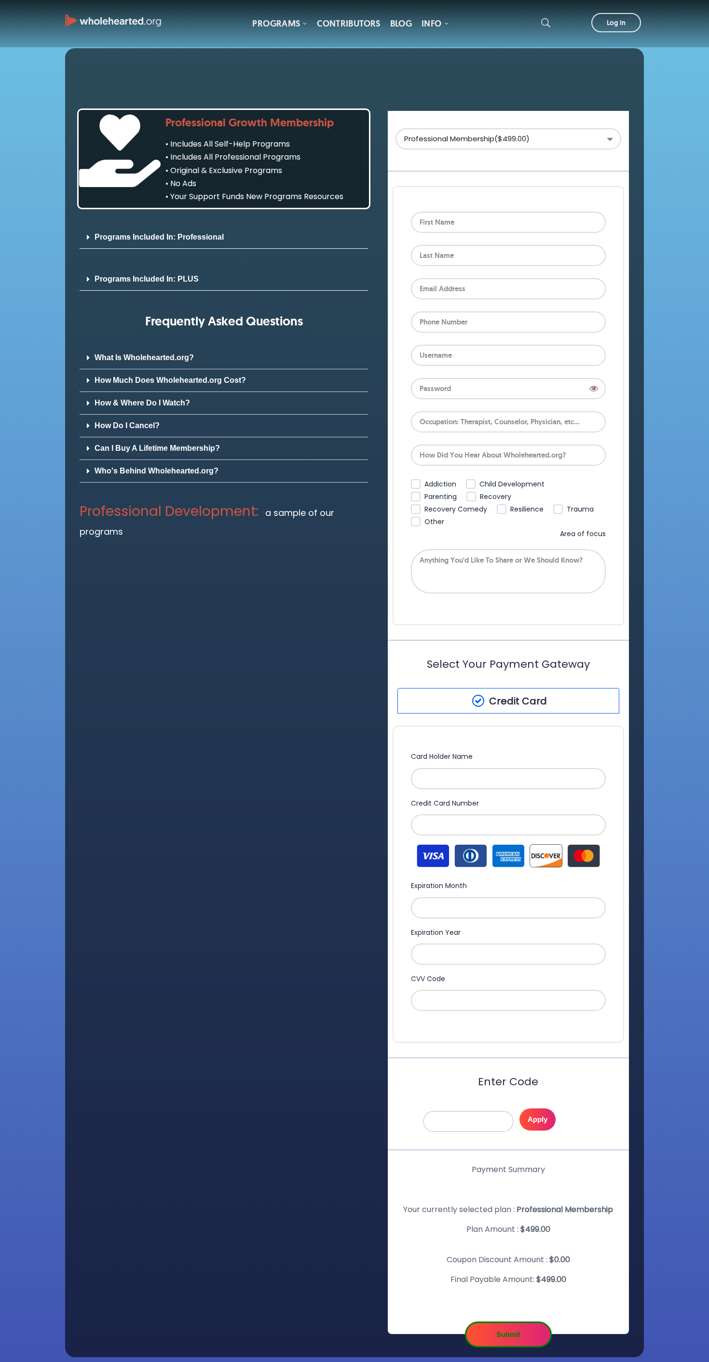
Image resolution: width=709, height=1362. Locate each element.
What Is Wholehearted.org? (144, 357)
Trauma (580, 509)
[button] (224, 237)
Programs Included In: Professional (159, 237)
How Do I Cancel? (127, 425)
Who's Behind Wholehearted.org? (156, 471)
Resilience (527, 509)
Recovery (495, 496)
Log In (616, 22)
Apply (537, 1119)
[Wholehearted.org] (113, 16)
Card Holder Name (442, 756)
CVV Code (428, 979)
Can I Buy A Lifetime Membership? (157, 448)
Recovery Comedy (455, 509)
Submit (508, 1334)
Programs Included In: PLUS (147, 279)
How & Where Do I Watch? (142, 403)
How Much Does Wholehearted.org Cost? (170, 380)
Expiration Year (436, 932)
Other (434, 521)
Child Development (512, 484)
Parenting (440, 496)
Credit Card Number (445, 803)
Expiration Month (439, 885)
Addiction (440, 484)
